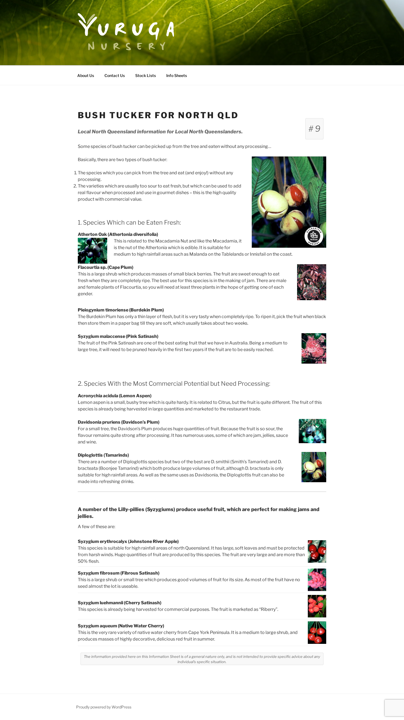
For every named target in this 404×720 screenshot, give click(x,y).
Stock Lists (145, 75)
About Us (85, 75)
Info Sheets (176, 75)
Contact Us (114, 75)
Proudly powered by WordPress (103, 707)
